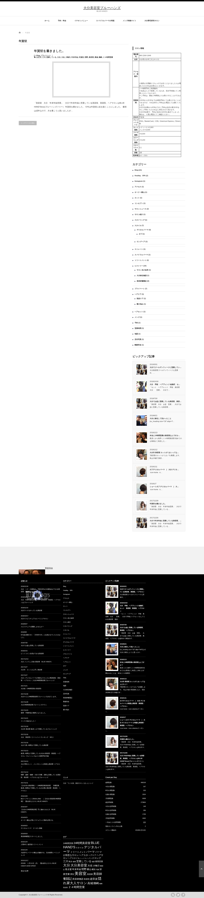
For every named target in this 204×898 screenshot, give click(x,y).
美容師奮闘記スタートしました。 (32, 836)
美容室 (91, 57)
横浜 (94, 869)
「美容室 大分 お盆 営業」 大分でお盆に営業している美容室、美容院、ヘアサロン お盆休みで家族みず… (124, 635)
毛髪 (97, 869)
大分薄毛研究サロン (151, 21)
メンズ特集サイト (129, 21)
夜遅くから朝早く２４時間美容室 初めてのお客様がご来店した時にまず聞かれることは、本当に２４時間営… (125, 670)
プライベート (46, 56)
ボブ (140, 234)
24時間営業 (68, 843)
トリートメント (140, 260)
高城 (96, 57)
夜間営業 (99, 861)
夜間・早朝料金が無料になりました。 (34, 713)
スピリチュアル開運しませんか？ (32, 626)
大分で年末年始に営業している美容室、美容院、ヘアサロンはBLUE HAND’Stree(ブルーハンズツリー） (132, 758)
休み (70, 861)
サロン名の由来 (142, 270)
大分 (59, 57)
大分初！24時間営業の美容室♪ (31, 688)
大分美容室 (78, 865)
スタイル (138, 225)
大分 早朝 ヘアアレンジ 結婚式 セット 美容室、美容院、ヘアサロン (132, 608)
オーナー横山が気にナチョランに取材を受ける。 (37, 820)
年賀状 (81, 57)
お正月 (38, 57)
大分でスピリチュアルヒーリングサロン (34, 618)
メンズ (137, 317)
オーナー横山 (140, 192)
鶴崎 (100, 57)
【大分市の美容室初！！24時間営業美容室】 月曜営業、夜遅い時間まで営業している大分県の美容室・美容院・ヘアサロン (41, 788)
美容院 (87, 879)
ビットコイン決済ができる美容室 (32, 653)
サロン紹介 (139, 214)
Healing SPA (140, 176)
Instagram (139, 181)
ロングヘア (141, 242)
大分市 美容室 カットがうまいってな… (164, 453)
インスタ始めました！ (28, 721)
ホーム (47, 21)
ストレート (139, 249)
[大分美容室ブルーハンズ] (37, 602)
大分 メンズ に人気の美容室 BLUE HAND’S (36, 662)
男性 (72, 874)
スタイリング (140, 220)
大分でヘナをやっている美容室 (31, 610)
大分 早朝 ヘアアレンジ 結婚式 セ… (165, 384)
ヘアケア (138, 294)
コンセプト (139, 203)
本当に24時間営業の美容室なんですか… (165, 435)
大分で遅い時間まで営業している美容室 (34, 745)
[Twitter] (178, 895)
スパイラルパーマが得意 (105, 21)
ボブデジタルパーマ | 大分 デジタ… (164, 470)
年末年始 (74, 57)
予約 (136, 323)
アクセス (138, 187)
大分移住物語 (142, 275)
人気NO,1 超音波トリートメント (32, 844)
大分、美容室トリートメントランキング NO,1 (37, 737)
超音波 (94, 878)
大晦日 (68, 57)
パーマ (90, 851)
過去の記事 (24, 871)
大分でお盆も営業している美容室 (32, 645)
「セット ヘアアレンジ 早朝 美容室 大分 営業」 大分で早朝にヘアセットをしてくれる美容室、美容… (125, 616)
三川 (44, 57)
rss (173, 895)
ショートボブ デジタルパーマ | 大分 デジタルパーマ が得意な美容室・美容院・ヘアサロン (132, 722)
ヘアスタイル (74, 858)
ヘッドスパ (84, 858)
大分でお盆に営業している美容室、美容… (165, 401)
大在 (63, 57)
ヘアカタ (83, 855)
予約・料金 (62, 21)
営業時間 (138, 328)
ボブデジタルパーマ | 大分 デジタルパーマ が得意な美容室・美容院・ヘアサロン (132, 703)
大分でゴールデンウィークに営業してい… (165, 367)
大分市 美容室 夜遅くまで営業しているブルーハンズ (39, 729)
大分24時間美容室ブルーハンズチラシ (34, 705)
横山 (89, 869)
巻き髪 (68, 869)
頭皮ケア (140, 298)
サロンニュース (140, 209)
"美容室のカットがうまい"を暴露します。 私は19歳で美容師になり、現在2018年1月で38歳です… (125, 689)
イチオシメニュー (81, 21)
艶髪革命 (138, 345)
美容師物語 (77, 879)
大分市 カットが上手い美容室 (31, 670)
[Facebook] (183, 895)
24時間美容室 (82, 843)
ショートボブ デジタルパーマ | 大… (164, 487)
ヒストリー (139, 266)
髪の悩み (140, 304)
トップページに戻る (28, 123)
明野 (86, 57)
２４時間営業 (108, 57)
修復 (74, 861)
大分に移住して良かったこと (160, 418)
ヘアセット (139, 312)
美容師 (90, 874)
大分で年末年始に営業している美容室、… (165, 521)
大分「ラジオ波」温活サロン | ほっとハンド (78, 783)
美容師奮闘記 (142, 281)
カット (137, 198)
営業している (51, 57)
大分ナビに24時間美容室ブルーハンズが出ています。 (39, 696)
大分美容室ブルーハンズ (102, 8)
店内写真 (138, 339)
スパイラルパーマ (141, 255)
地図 (136, 334)
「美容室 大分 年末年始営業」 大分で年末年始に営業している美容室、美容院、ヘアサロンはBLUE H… (132, 744)
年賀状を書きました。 (49, 51)
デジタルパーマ (142, 230)
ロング (97, 858)
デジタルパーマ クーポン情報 (31, 828)
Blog (38, 56)
